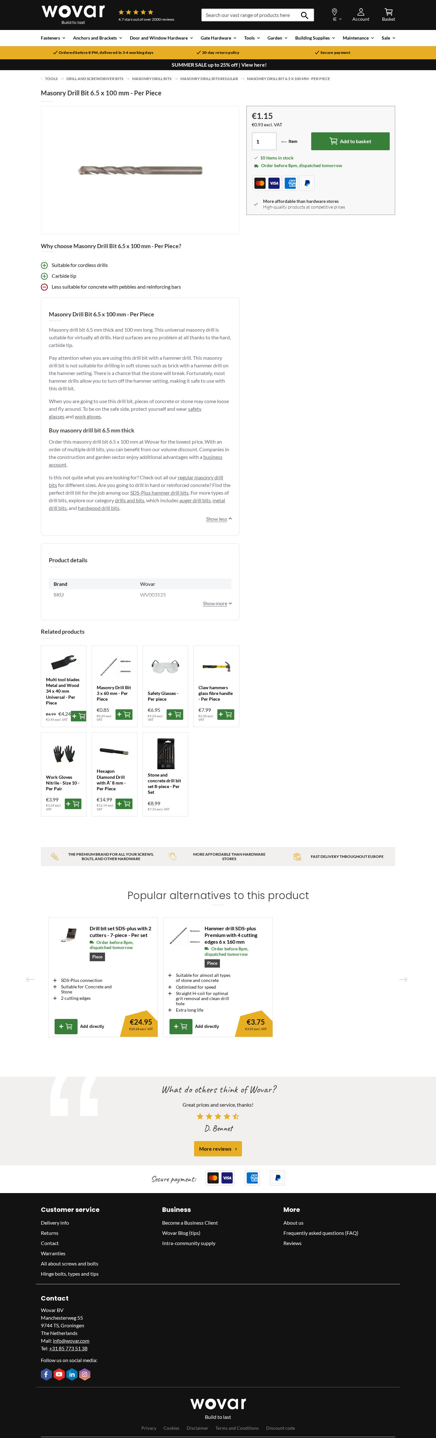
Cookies (171, 1428)
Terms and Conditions (237, 1428)
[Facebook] (47, 1375)
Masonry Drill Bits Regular (209, 78)
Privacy (148, 1428)
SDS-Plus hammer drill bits (159, 493)
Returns (49, 1233)
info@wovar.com (71, 1341)
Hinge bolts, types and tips (70, 1274)
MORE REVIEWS (215, 1149)
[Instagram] (85, 1375)
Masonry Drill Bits (151, 78)
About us (293, 1223)
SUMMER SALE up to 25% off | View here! (219, 65)
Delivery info (55, 1223)
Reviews (292, 1243)
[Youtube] (60, 1375)
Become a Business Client (190, 1223)
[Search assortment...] (305, 15)
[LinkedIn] (72, 1375)
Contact (50, 1243)
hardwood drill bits (98, 508)
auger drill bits (195, 500)
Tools (51, 78)
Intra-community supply (188, 1243)
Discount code (280, 1428)
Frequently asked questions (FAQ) (320, 1233)
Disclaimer (197, 1428)
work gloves (88, 416)
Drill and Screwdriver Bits (94, 78)
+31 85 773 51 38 (68, 1348)
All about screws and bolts (69, 1263)
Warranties (53, 1253)
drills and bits (129, 500)
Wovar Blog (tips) (181, 1233)
